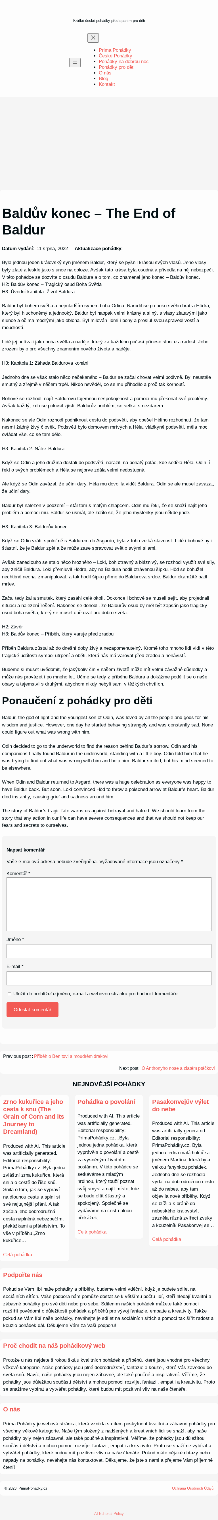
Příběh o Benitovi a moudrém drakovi (71, 1056)
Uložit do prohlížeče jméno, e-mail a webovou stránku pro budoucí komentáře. (96, 993)
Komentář (18, 873)
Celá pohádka (17, 1254)
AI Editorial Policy (109, 1513)
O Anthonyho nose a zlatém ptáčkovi (178, 1068)
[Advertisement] (109, 143)
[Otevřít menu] (75, 62)
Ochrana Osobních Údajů (192, 1488)
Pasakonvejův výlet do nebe (180, 1105)
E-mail (15, 966)
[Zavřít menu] (93, 38)
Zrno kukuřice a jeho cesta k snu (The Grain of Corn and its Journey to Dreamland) (33, 1116)
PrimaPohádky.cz (32, 1488)
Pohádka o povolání (106, 1101)
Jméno (15, 939)
